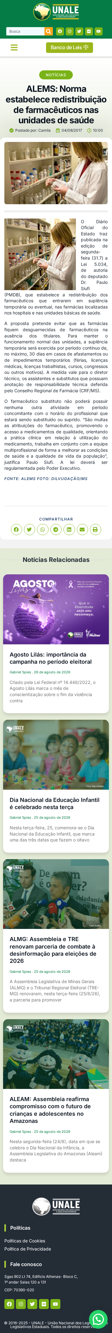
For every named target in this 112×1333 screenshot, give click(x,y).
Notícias (56, 75)
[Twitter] (79, 31)
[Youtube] (99, 31)
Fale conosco (26, 1264)
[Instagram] (70, 31)
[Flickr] (89, 31)
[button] (14, 48)
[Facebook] (60, 31)
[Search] (48, 31)
